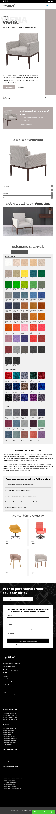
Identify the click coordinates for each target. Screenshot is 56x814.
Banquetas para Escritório (11, 776)
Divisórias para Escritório (10, 717)
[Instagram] (5, 1)
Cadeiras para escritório (10, 766)
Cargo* (10, 628)
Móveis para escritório (10, 709)
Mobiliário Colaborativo (10, 742)
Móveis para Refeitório (10, 740)
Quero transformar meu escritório (28, 641)
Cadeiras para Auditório (10, 786)
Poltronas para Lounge (10, 782)
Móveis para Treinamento (10, 738)
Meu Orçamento (8, 705)
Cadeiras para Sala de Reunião (12, 774)
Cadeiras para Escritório (10, 715)
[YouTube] (7, 1)
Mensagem (11, 633)
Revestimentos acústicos (10, 719)
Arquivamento (7, 734)
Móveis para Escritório (10, 692)
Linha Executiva (8, 744)
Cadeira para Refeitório (10, 780)
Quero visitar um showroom (18, 599)
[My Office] (9, 657)
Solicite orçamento (9, 87)
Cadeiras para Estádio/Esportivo (12, 788)
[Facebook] (3, 1)
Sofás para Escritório (9, 784)
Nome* (10, 615)
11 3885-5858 (50, 1)
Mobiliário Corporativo (10, 713)
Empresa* (32, 628)
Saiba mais (21, 87)
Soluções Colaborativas (10, 759)
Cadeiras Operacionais (10, 770)
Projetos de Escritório (9, 694)
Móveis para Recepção (10, 736)
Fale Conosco (7, 703)
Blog (5, 701)
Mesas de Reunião (8, 732)
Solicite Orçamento (26, 124)
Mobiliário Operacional (10, 728)
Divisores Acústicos (9, 757)
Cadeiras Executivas (9, 772)
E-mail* (10, 620)
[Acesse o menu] (51, 6)
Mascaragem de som (9, 761)
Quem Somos (7, 696)
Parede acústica (8, 752)
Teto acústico (7, 755)
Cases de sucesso (8, 698)
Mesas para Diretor (9, 730)
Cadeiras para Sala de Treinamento (13, 778)
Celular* (10, 624)
